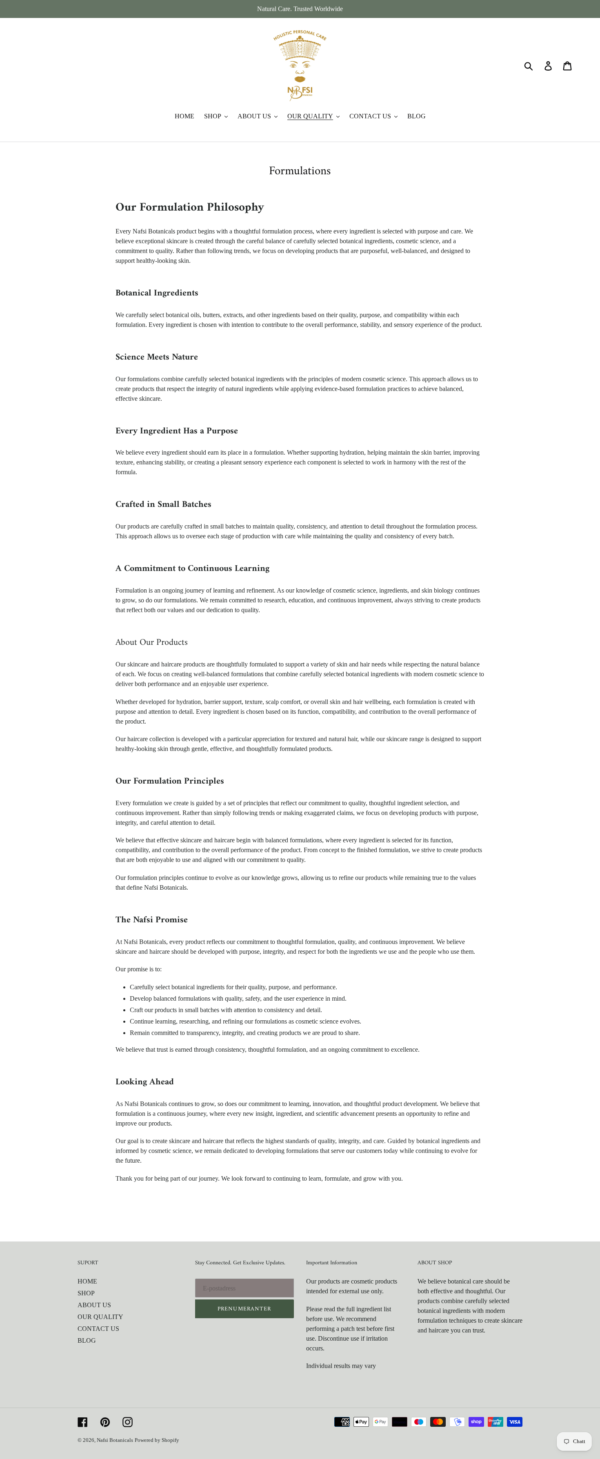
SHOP (86, 1293)
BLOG (87, 1340)
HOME (87, 1281)
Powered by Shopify (157, 1440)
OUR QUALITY (100, 1316)
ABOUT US (94, 1304)
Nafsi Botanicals (115, 1440)
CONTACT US (98, 1328)
